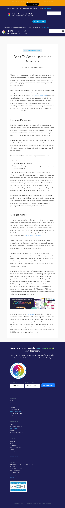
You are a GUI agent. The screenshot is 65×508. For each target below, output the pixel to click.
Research (12, 430)
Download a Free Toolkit (16, 432)
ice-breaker (31, 314)
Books (11, 424)
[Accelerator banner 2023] (32, 299)
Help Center (13, 475)
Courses (12, 405)
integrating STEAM (41, 95)
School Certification (15, 411)
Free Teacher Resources (16, 426)
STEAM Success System (16, 413)
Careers (12, 449)
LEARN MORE (47, 8)
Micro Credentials (14, 409)
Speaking (12, 415)
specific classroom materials (33, 235)
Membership (13, 407)
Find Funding (13, 428)
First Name (13, 382)
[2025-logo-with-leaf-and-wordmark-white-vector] (20, 12)
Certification (13, 400)
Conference (13, 403)
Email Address (29, 382)
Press (11, 443)
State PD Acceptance (15, 447)
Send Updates (48, 385)
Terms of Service (14, 456)
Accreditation (13, 445)
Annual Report (13, 451)
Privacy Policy (13, 454)
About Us (12, 441)
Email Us (12, 477)
